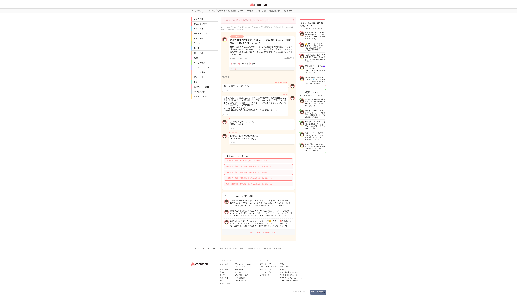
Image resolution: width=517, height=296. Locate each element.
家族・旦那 (198, 77)
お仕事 (197, 48)
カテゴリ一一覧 (265, 272)
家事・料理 (198, 53)
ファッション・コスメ (203, 67)
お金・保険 (198, 38)
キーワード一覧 (265, 269)
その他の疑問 (199, 92)
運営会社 (283, 264)
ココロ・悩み (199, 72)
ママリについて (265, 264)
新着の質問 (198, 19)
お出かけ (197, 82)
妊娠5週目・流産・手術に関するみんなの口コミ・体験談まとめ (249, 178)
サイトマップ (264, 275)
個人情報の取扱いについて (289, 272)
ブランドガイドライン (268, 267)
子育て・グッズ (200, 33)
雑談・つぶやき (200, 96)
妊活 (196, 58)
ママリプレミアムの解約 (289, 280)
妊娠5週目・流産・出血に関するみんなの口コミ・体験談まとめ (249, 166)
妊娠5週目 (244, 64)
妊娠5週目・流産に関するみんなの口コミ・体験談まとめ (246, 161)
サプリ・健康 (199, 62)
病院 (234, 64)
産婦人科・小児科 (201, 87)
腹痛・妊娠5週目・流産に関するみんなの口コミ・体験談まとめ (249, 184)
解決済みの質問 (200, 24)
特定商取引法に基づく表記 (289, 275)
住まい (197, 43)
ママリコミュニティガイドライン (292, 278)
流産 (254, 64)
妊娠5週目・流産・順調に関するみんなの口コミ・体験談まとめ (249, 172)
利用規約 (283, 269)
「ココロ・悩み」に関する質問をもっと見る (258, 232)
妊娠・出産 (198, 29)
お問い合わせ (284, 267)
